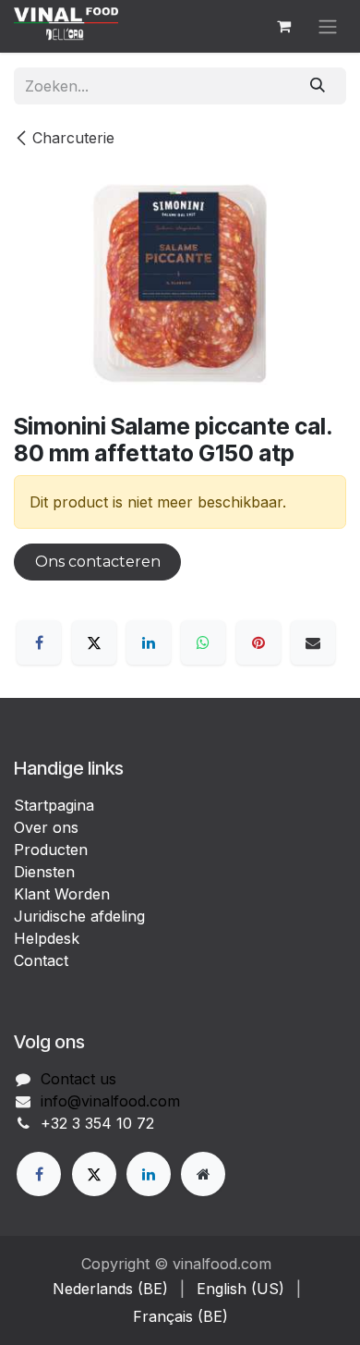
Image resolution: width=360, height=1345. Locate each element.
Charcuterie (73, 137)
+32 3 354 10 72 (97, 1123)
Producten (51, 849)
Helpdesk (46, 938)
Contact (41, 960)
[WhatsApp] (203, 642)
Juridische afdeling (79, 916)
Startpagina (54, 805)
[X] (94, 642)
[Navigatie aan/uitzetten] (327, 26)
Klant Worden (62, 894)
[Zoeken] (318, 85)
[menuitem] (110, 1288)
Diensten (44, 871)
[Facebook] (39, 642)
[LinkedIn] (148, 642)
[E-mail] (313, 642)
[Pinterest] (258, 642)
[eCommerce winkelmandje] (283, 25)
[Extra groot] (203, 1174)
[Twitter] (94, 1174)
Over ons (46, 827)
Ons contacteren (98, 561)
